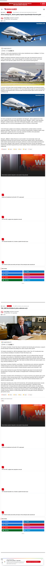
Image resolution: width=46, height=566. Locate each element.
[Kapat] (44, 4)
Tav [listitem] (3, 400)
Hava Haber (6, 17)
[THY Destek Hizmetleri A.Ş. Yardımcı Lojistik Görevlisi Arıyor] (23, 232)
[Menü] (2, 9)
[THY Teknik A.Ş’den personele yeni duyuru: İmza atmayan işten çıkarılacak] (23, 254)
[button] (44, 9)
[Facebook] (2, 562)
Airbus (36, 53)
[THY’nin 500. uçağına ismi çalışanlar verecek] (23, 210)
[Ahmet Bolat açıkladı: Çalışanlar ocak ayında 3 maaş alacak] (23, 165)
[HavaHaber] (10, 9)
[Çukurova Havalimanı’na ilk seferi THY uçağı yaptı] (23, 187)
